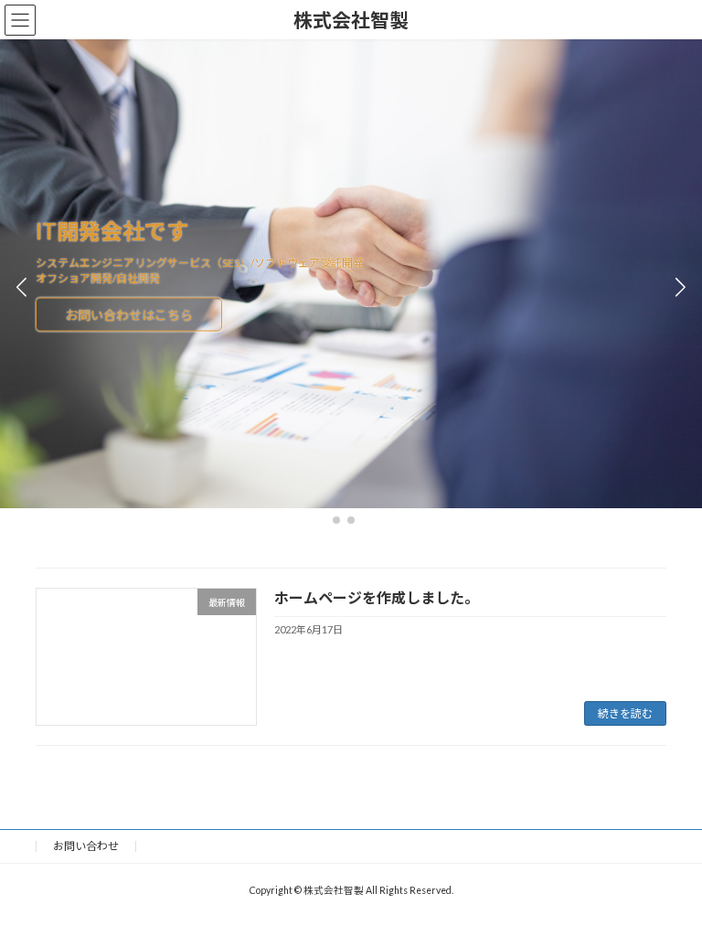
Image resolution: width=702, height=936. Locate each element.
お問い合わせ (86, 846)
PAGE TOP (669, 888)
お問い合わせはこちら (129, 328)
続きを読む (625, 713)
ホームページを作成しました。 (376, 597)
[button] (336, 520)
